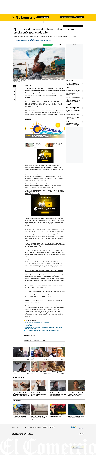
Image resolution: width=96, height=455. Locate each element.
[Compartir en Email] (14, 96)
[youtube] (25, 427)
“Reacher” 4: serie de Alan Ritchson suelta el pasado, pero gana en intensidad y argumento (76, 394)
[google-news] (31, 427)
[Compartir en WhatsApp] (14, 88)
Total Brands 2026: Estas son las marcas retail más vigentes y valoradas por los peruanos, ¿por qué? (73, 109)
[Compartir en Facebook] (14, 91)
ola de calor (36, 335)
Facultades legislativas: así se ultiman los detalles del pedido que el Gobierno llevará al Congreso (72, 85)
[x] (20, 427)
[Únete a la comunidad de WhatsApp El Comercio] (48, 45)
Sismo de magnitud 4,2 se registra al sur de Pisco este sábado (76, 417)
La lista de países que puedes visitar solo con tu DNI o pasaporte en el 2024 (42, 330)
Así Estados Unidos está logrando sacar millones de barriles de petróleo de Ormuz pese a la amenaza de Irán (73, 92)
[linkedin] (28, 427)
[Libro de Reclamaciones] (81, 427)
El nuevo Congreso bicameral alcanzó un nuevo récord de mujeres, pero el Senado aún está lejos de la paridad (73, 116)
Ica (31, 335)
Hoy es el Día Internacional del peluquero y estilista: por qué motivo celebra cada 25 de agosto (21, 394)
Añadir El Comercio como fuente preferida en (73, 25)
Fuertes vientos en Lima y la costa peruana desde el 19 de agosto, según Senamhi (39, 418)
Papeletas (62, 22)
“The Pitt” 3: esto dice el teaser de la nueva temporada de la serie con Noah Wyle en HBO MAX (58, 394)
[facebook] (17, 427)
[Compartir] (14, 86)
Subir (80, 433)
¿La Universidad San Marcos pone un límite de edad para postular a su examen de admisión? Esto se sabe (43, 328)
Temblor (51, 22)
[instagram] (23, 427)
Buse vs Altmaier (39, 22)
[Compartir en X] (14, 94)
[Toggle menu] (13, 17)
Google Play (52, 427)
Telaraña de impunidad (55, 416)
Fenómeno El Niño (31, 22)
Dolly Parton (56, 22)
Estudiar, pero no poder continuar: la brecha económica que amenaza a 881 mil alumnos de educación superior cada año (73, 123)
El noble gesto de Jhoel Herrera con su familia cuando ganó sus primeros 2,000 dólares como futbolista (44, 324)
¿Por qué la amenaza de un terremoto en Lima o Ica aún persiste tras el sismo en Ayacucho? (21, 418)
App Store (45, 427)
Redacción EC (28, 85)
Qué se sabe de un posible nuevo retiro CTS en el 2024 (37, 322)
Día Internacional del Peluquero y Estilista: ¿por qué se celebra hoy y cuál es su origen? (39, 394)
